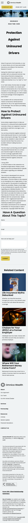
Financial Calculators (7, 423)
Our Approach (5, 392)
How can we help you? (7, 239)
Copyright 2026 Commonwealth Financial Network (14, 517)
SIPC (11, 464)
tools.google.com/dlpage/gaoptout (12, 513)
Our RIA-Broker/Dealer (7, 398)
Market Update (5, 420)
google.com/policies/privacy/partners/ (13, 508)
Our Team (4, 395)
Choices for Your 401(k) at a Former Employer (12, 330)
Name (3, 220)
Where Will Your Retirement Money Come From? (12, 366)
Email (2, 229)
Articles (3, 417)
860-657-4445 (21, 7)
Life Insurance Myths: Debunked (13, 294)
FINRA (8, 464)
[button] (7, 7)
